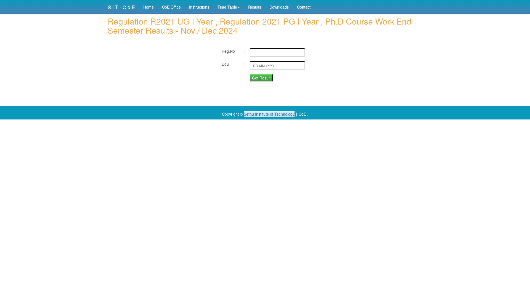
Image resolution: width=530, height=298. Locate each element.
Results (254, 7)
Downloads (279, 7)
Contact (304, 7)
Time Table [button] (227, 7)
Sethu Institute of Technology (269, 114)
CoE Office (171, 7)
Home (148, 7)
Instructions (199, 7)
